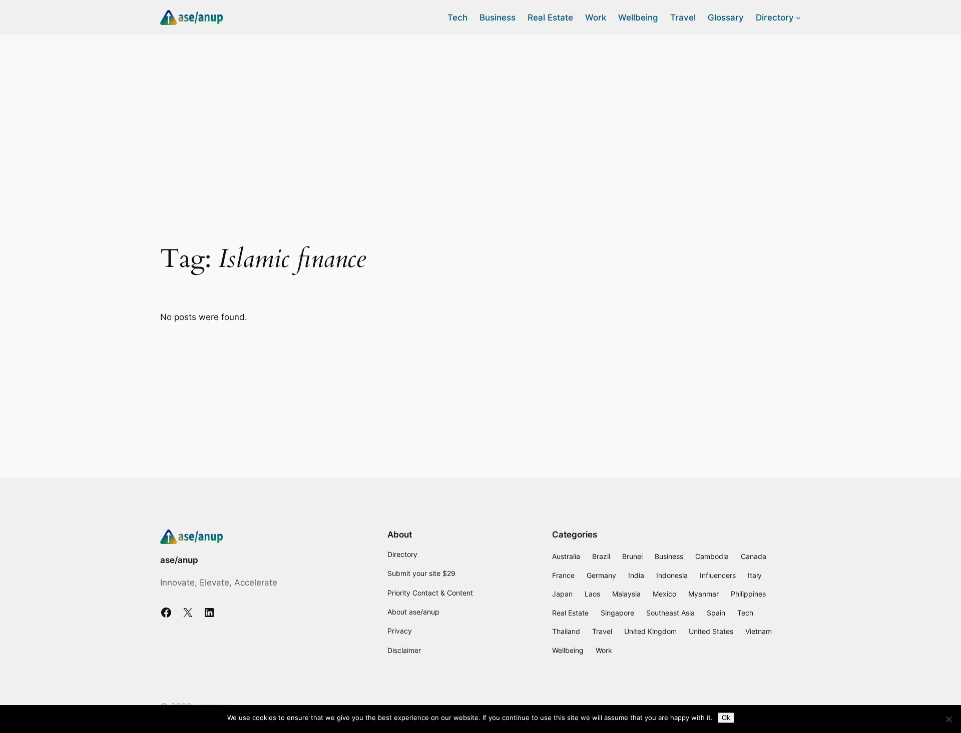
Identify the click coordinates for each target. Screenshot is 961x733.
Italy (755, 575)
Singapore (617, 612)
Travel (602, 631)
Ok (726, 718)
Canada (753, 556)
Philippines (748, 594)
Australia (566, 556)
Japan (562, 594)
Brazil (601, 556)
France (563, 575)
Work (604, 650)
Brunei (632, 556)
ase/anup (179, 560)
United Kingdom (650, 631)
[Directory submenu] (798, 17)
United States (711, 631)
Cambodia (712, 556)
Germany (601, 575)
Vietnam (758, 631)
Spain (716, 612)
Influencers (718, 575)
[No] (948, 719)
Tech (745, 612)
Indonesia (672, 575)
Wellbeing (568, 650)
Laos (592, 594)
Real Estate (570, 612)
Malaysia (626, 594)
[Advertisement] (480, 114)
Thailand (566, 631)
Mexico (664, 594)
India (636, 575)
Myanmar (703, 594)
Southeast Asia (670, 612)
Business (669, 556)
